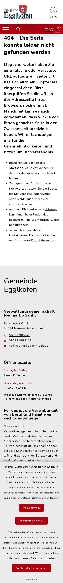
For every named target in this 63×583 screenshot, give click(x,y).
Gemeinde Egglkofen (21, 285)
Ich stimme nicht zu (31, 520)
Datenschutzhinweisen (33, 497)
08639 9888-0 (19, 335)
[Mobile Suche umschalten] (18, 29)
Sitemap (51, 209)
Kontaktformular (43, 240)
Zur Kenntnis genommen (31, 568)
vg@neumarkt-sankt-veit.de (28, 346)
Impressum (31, 579)
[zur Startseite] (18, 12)
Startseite (16, 168)
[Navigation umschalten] (5, 29)
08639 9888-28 (20, 340)
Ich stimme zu (31, 507)
